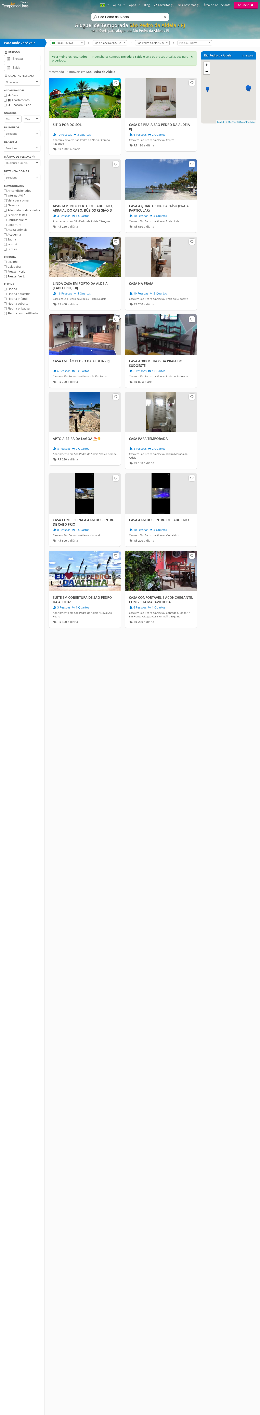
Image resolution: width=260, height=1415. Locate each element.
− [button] (206, 71)
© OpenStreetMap (246, 121)
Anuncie (244, 5)
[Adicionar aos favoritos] (116, 83)
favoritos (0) (166, 5)
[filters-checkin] (8, 58)
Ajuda (117, 5)
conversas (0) (191, 5)
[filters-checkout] (8, 67)
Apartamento (20, 100)
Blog (147, 5)
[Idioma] (105, 5)
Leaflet (220, 121)
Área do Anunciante (217, 5)
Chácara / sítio (21, 105)
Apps (133, 5)
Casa (14, 95)
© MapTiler (231, 121)
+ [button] (206, 64)
